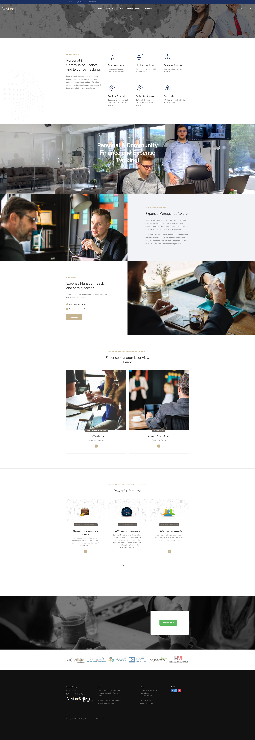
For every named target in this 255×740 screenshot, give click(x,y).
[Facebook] (172, 690)
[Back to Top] (249, 734)
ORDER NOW (167, 622)
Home (100, 8)
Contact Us (149, 8)
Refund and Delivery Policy (75, 694)
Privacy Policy (71, 691)
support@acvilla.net (146, 703)
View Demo (73, 317)
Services (120, 8)
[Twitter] (175, 690)
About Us (109, 8)
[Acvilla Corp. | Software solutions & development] (79, 699)
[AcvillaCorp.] (7, 8)
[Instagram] (179, 690)
